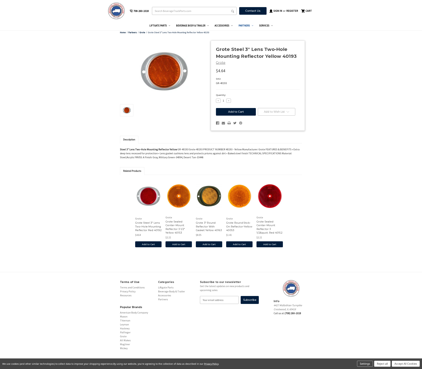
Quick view (148, 196)
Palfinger (125, 332)
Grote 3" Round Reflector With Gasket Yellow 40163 (209, 226)
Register (292, 10)
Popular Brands (131, 307)
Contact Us (252, 10)
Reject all (382, 364)
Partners (244, 25)
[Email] (223, 123)
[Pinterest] (240, 123)
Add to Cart (148, 244)
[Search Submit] (232, 11)
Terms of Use (129, 282)
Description (129, 139)
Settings (365, 364)
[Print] (229, 123)
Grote (123, 336)
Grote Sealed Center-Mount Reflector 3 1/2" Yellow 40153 (175, 227)
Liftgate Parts (158, 25)
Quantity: (221, 95)
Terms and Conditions (132, 287)
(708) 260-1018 (293, 313)
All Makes (125, 340)
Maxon (123, 316)
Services (264, 25)
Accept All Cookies (405, 364)
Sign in (277, 10)
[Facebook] (217, 123)
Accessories (222, 25)
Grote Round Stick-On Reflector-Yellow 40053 (239, 226)
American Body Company (134, 312)
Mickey (124, 348)
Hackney (125, 328)
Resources (126, 295)
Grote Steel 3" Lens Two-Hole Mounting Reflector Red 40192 (148, 226)
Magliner (125, 344)
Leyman (124, 324)
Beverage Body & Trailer (190, 25)
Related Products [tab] (132, 170)
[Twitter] (235, 123)
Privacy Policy (128, 291)
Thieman (125, 320)
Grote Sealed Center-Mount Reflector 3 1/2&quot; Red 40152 (269, 227)
